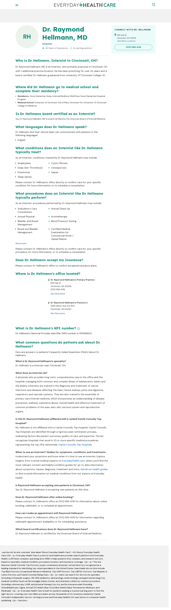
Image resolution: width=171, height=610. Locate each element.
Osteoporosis (58, 167)
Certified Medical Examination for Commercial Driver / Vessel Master (62, 234)
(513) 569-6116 (67, 501)
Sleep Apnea (25, 176)
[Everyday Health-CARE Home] (85, 5)
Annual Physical (26, 216)
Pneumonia (24, 172)
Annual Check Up (60, 208)
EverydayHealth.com (73, 460)
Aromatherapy (59, 216)
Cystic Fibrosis (59, 163)
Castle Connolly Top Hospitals (75, 444)
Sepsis (54, 172)
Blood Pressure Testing (64, 221)
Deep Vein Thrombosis (30, 167)
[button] (153, 4)
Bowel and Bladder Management (28, 230)
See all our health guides (94, 469)
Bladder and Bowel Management (28, 223)
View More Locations (126, 41)
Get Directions (58, 293)
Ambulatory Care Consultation (27, 210)
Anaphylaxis (24, 163)
